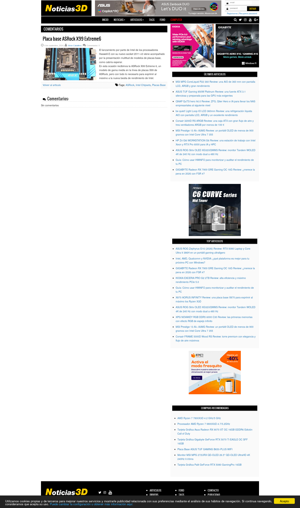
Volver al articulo (52, 85)
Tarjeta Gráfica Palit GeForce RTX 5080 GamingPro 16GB (209, 464)
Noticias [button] (118, 20)
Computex (176, 20)
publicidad (214, 495)
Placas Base (159, 85)
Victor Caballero (74, 45)
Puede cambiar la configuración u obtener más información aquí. (91, 504)
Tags (152, 20)
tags (181, 495)
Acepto (284, 501)
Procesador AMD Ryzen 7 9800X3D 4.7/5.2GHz (203, 424)
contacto (213, 490)
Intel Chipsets (143, 85)
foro (181, 490)
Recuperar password (248, 13)
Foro (162, 20)
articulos (155, 490)
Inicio (106, 20)
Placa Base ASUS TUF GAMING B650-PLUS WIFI (204, 449)
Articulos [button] (136, 20)
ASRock (130, 85)
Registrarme (232, 13)
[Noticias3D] (66, 8)
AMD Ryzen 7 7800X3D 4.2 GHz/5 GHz (199, 418)
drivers (154, 495)
